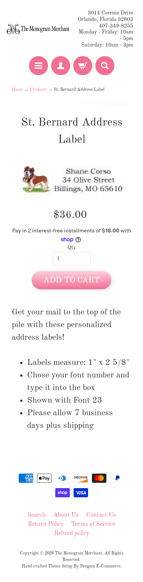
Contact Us (101, 515)
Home (17, 89)
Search (36, 515)
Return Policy (46, 524)
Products (38, 89)
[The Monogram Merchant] (39, 29)
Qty (71, 247)
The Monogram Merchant (78, 553)
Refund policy (71, 533)
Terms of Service (93, 524)
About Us (66, 515)
